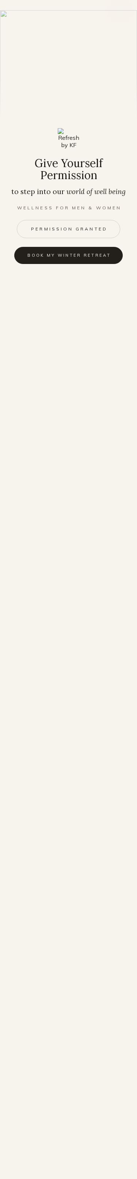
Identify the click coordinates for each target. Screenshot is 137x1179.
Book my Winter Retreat (69, 255)
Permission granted (69, 229)
